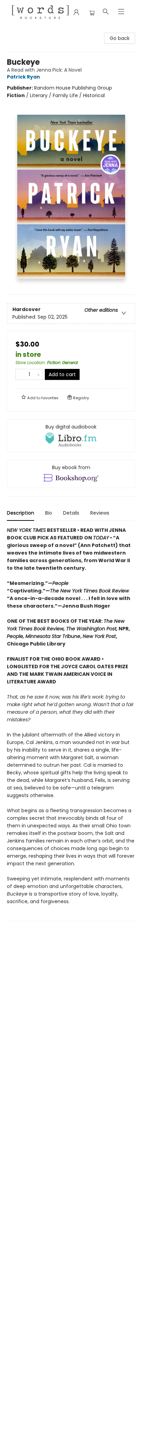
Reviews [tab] (99, 512)
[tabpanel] (71, 723)
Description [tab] (20, 512)
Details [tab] (71, 512)
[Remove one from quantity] (20, 374)
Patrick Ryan (23, 76)
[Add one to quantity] (38, 374)
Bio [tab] (48, 512)
